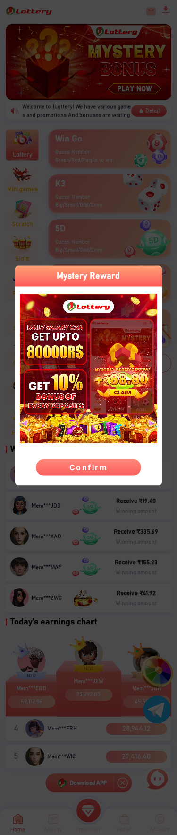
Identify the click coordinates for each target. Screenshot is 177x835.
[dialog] (88, 376)
